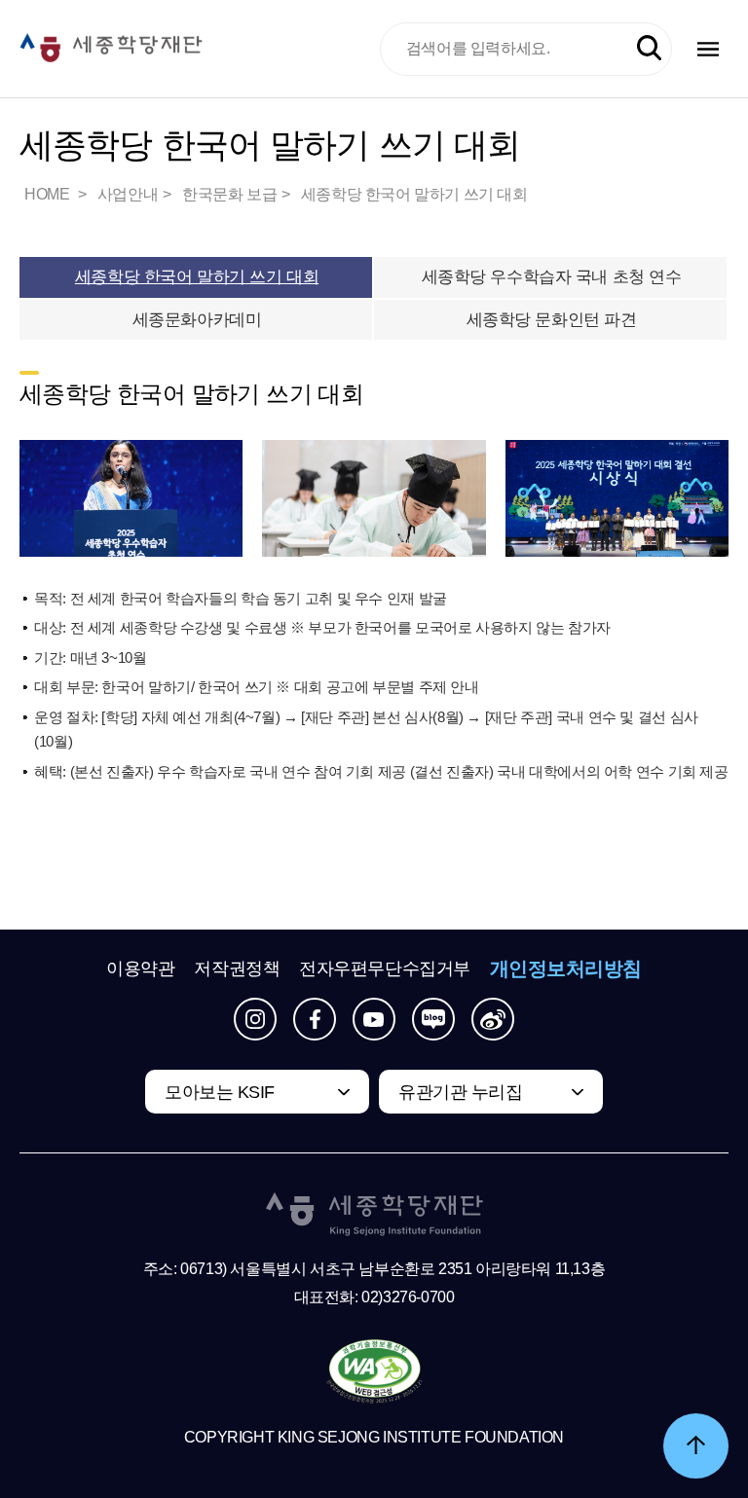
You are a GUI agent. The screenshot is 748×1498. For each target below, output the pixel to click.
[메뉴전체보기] (708, 49)
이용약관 (140, 968)
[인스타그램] (255, 1019)
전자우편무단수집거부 (384, 968)
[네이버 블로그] (433, 1019)
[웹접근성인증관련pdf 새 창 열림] (374, 1372)
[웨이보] (492, 1019)
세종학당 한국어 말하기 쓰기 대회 (414, 194)
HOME (48, 194)
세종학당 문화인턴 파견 (552, 320)
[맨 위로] (696, 1446)
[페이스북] (314, 1019)
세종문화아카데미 (197, 320)
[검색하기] (649, 48)
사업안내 (127, 194)
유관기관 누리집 (460, 1092)
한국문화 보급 (229, 194)
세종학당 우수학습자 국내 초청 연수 (552, 277)
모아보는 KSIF (220, 1092)
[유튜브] (374, 1019)
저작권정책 (237, 968)
